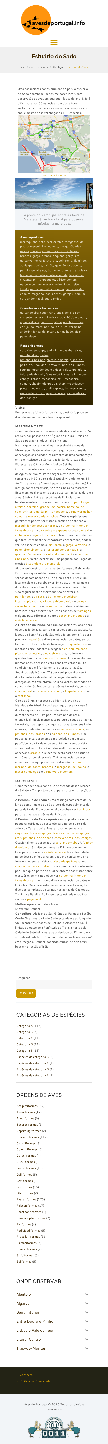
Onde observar (38, 67)
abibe (58, 322)
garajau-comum (74, 294)
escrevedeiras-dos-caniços (73, 838)
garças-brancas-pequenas (60, 833)
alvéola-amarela (57, 360)
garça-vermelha (31, 260)
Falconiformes (26, 1168)
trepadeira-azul (52, 379)
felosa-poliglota (74, 369)
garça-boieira (29, 312)
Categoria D (24, 1044)
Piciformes (23, 1224)
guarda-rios (52, 298)
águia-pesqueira (31, 265)
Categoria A (24, 1026)
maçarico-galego (26, 771)
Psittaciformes (26, 1243)
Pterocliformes (26, 1249)
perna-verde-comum (58, 771)
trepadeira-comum (48, 691)
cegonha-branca (51, 312)
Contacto (26, 1375)
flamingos (84, 611)
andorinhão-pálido (33, 331)
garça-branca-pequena (48, 256)
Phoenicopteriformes (30, 1218)
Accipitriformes (27, 1106)
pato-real (45, 242)
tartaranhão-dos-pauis (49, 317)
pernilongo (27, 270)
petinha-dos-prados (34, 355)
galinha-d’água (25, 554)
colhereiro (65, 260)
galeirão (60, 265)
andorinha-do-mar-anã (55, 554)
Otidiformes (24, 1193)
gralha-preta (54, 388)
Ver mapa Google (54, 175)
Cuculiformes (25, 1162)
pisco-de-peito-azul (67, 861)
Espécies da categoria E (32, 1075)
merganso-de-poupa (71, 767)
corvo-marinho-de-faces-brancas (49, 764)
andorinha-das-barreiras (64, 350)
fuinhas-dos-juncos (66, 734)
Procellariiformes (28, 1236)
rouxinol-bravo (46, 365)
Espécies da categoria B (32, 1057)
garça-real (73, 256)
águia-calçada (29, 322)
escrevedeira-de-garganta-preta (42, 393)
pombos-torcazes (54, 658)
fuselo (24, 289)
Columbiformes (27, 1149)
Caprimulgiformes (28, 1131)
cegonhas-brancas (28, 833)
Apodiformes (25, 1118)
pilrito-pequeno (44, 279)
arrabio (58, 242)
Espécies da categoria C (32, 1063)
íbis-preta (50, 260)
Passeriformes (26, 1199)
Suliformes (23, 1261)
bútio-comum (76, 317)
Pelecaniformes (26, 1205)
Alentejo (57, 67)
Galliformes (24, 1174)
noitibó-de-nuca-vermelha (62, 327)
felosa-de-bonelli (32, 374)
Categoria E (24, 1050)
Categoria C (24, 1038)
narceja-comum (31, 284)
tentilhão (24, 696)
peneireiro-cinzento (28, 549)
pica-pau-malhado (60, 331)
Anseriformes (25, 1112)
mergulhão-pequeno (44, 246)
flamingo (80, 260)
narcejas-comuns (72, 729)
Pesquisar (23, 978)
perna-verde (53, 606)
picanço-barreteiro (28, 653)
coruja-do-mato (31, 327)
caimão (48, 265)
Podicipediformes (28, 1230)
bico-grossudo (75, 388)
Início (22, 67)
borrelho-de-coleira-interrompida (43, 275)
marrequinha (28, 242)
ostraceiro (74, 265)
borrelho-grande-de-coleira (67, 270)
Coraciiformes (26, 1155)
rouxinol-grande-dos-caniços (41, 369)
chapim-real (23, 691)
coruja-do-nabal (31, 298)
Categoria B (24, 1032)
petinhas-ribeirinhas (37, 838)
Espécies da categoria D (32, 1069)
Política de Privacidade (35, 1381)
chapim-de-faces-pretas (32, 866)
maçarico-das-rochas (47, 294)
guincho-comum (45, 535)
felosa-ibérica (55, 374)
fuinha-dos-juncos (71, 365)
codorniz (47, 322)
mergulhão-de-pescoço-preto (36, 525)
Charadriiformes (27, 1137)
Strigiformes (25, 1255)
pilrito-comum (67, 279)
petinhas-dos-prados (30, 734)
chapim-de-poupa (44, 383)
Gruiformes (24, 1187)
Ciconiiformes (26, 1143)
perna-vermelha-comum (47, 289)
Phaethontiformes (28, 1212)
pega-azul (37, 388)
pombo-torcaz (73, 322)
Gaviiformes (24, 1181)
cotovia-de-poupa (32, 350)
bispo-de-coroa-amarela (43, 563)
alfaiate (41, 270)
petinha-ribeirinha (32, 360)
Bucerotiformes (27, 1124)
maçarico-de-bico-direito (61, 284)
